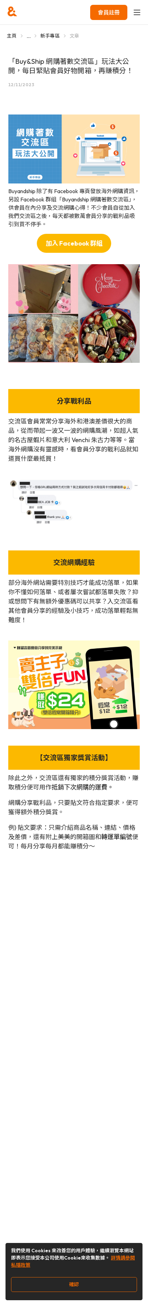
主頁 (12, 36)
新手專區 (50, 36)
